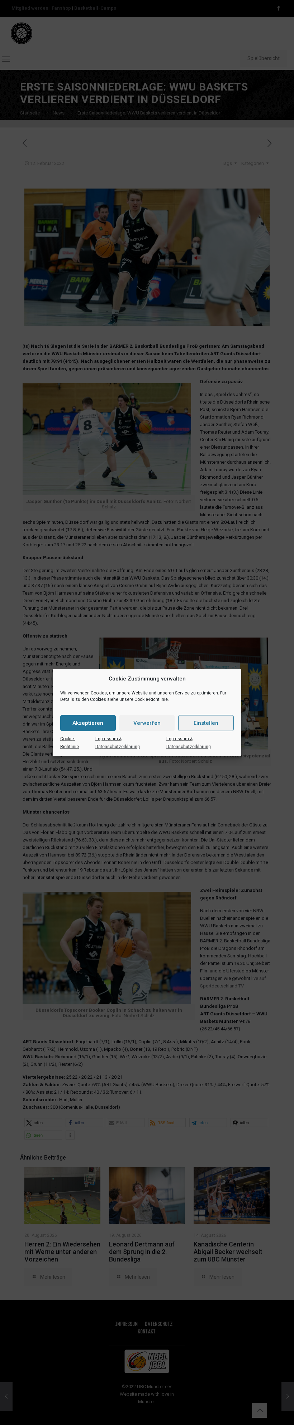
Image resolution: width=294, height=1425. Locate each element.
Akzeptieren (87, 723)
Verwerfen (147, 723)
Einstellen (206, 723)
